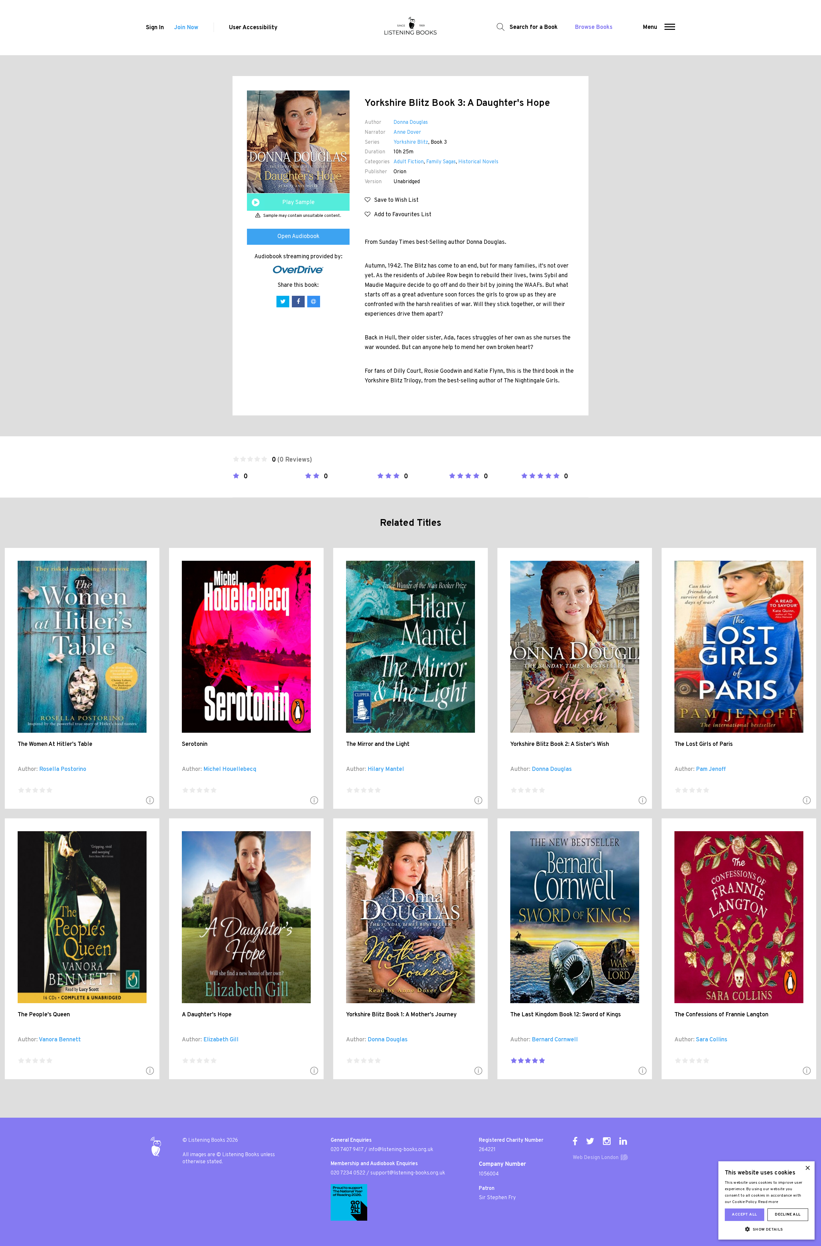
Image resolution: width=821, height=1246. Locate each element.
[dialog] (766, 1200)
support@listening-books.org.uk (407, 1173)
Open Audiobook (298, 236)
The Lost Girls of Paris (703, 744)
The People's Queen (44, 1015)
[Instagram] (607, 1141)
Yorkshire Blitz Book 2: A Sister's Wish (559, 744)
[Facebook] (575, 1141)
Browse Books (594, 27)
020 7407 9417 (347, 1150)
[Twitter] (590, 1141)
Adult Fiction (409, 162)
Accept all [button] (744, 1214)
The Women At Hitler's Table (55, 744)
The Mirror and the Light (378, 744)
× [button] (807, 1168)
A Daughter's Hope (207, 1015)
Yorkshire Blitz (411, 142)
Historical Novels (478, 162)
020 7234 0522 (348, 1173)
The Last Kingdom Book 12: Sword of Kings (565, 1015)
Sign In (155, 27)
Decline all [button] (787, 1214)
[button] (669, 27)
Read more (768, 1202)
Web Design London (596, 1158)
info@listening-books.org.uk (400, 1150)
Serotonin (194, 744)
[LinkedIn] (623, 1141)
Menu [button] (650, 27)
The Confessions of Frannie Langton (721, 1015)
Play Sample (298, 202)
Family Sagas (441, 162)
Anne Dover (407, 132)
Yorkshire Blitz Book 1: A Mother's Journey (401, 1015)
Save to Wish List (394, 200)
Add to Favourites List (400, 214)
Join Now (186, 27)
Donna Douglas (411, 122)
